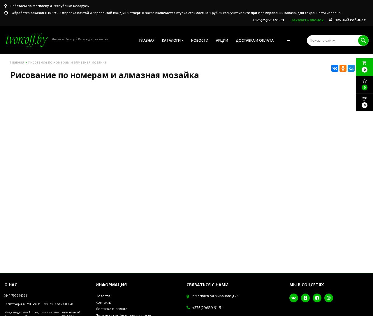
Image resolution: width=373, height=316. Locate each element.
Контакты (104, 302)
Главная (146, 40)
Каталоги (172, 40)
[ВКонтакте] (334, 68)
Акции (222, 40)
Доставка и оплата (255, 40)
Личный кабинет (349, 19)
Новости (199, 40)
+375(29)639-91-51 (207, 308)
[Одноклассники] (342, 68)
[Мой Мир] (351, 68)
